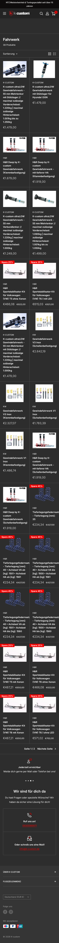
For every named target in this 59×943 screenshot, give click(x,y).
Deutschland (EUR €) (14, 897)
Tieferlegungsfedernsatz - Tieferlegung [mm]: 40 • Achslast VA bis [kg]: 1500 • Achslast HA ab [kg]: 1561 (44, 569)
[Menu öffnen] (4, 13)
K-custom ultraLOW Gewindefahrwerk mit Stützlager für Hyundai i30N (43, 92)
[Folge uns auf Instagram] (11, 912)
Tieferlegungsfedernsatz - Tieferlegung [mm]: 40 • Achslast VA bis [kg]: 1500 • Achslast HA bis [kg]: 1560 (44, 624)
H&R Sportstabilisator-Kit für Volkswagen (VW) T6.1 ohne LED (43, 727)
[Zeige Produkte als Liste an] (54, 53)
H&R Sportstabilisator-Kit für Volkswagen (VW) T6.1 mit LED (43, 293)
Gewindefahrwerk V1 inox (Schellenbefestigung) (44, 414)
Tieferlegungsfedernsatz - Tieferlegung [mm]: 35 (44, 516)
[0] (53, 13)
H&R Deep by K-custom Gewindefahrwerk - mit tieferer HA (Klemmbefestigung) (44, 169)
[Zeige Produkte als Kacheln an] (49, 53)
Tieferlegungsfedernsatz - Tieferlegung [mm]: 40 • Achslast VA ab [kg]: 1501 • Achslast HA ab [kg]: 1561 (14, 569)
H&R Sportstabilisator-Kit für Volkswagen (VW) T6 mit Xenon (14, 727)
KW (34, 335)
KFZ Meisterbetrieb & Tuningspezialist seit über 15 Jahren (29, 4)
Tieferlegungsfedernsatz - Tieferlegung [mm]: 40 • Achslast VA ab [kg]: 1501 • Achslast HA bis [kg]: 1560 (14, 624)
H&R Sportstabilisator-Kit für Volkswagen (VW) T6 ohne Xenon (44, 676)
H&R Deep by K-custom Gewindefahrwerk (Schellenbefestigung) (14, 517)
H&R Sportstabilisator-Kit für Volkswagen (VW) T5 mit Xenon (14, 676)
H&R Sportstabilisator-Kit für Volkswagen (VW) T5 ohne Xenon (14, 293)
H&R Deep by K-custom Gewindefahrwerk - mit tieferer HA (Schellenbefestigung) (44, 465)
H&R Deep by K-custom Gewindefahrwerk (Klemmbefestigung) (14, 167)
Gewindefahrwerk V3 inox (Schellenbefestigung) (44, 343)
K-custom (8, 82)
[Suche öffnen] (41, 13)
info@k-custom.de (29, 848)
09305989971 (29, 825)
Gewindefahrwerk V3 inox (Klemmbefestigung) (14, 414)
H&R (5, 158)
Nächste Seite (45, 748)
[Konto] (47, 13)
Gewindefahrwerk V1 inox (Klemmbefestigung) (14, 462)
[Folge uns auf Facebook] (5, 912)
